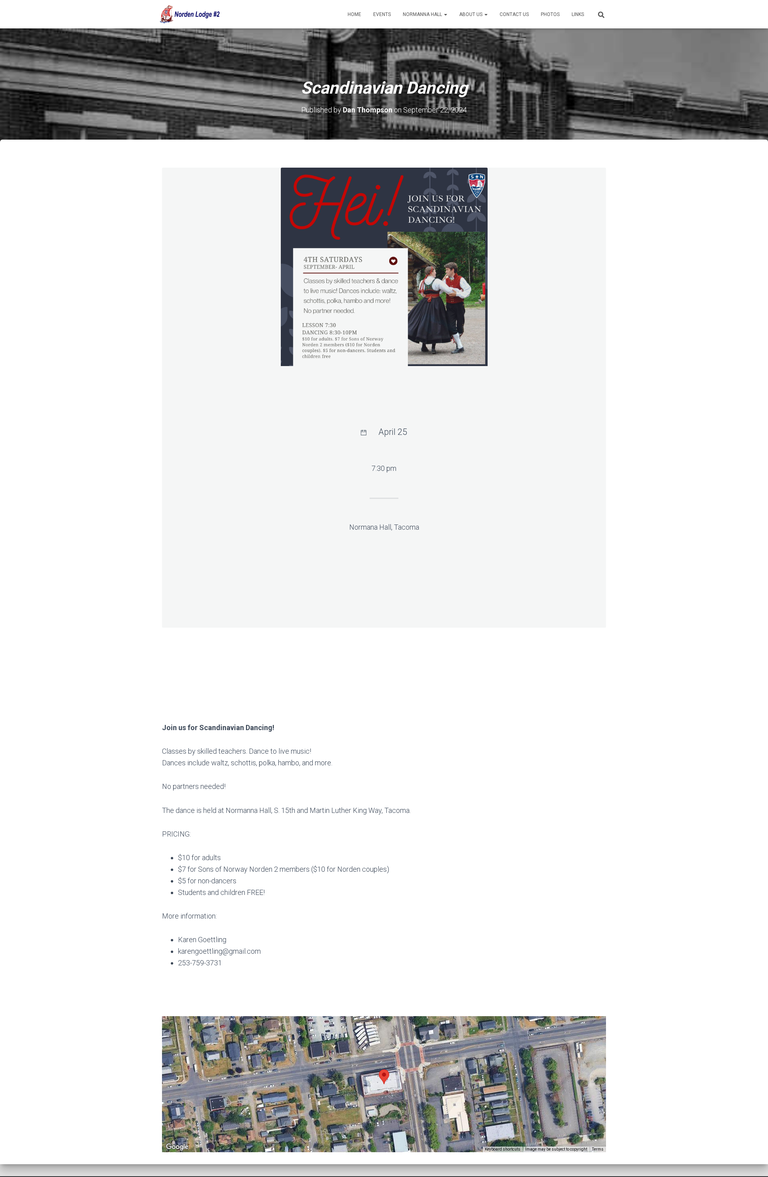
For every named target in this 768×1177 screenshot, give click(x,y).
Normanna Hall (423, 14)
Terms (598, 1149)
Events (382, 14)
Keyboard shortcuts (502, 1149)
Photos (550, 14)
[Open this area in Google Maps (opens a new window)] (177, 1147)
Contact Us (514, 14)
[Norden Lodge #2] (189, 14)
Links (578, 14)
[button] (445, 14)
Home (354, 14)
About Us (471, 14)
